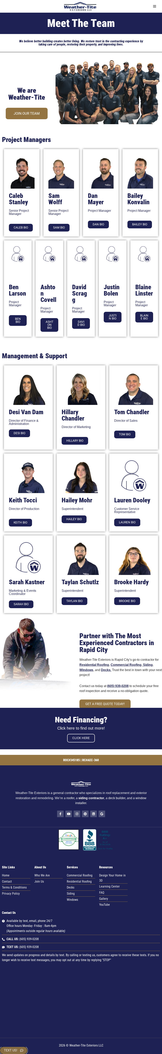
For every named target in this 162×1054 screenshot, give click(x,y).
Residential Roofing (94, 664)
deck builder (116, 798)
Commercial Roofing (126, 664)
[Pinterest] (85, 814)
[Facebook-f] (60, 814)
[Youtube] (68, 814)
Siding (147, 664)
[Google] (102, 814)
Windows (86, 670)
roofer (70, 798)
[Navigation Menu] (154, 6)
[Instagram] (77, 814)
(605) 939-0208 (118, 686)
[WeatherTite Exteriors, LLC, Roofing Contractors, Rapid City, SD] (98, 849)
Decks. (106, 670)
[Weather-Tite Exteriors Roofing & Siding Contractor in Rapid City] (81, 6)
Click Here (81, 738)
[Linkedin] (93, 814)
